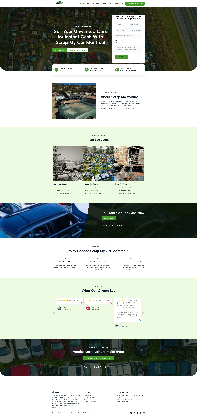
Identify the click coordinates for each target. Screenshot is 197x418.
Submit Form (121, 57)
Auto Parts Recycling (90, 401)
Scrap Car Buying (89, 397)
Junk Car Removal (89, 395)
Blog (111, 3)
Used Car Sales (88, 399)
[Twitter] (134, 413)
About (88, 3)
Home (82, 3)
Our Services (95, 3)
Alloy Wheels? (119, 40)
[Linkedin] (137, 413)
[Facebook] (131, 413)
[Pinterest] (140, 413)
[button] (100, 3)
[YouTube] (144, 413)
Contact (105, 3)
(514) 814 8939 (66, 71)
